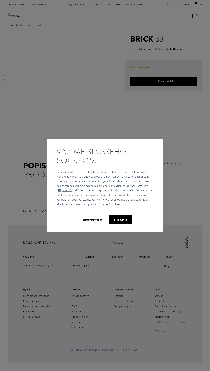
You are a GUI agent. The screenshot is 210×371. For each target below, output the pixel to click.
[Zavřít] (158, 142)
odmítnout (141, 199)
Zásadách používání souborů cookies (98, 204)
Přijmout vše (65, 190)
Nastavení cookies (70, 199)
